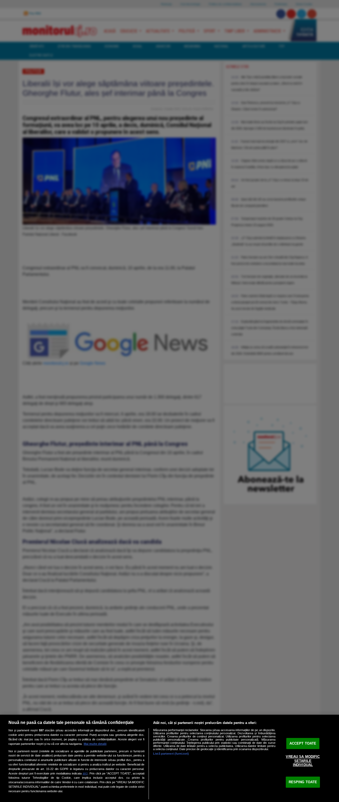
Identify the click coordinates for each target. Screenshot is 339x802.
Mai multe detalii (95, 743)
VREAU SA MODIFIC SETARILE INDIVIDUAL (303, 761)
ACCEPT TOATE (302, 743)
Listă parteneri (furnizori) (171, 753)
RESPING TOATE (303, 782)
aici (85, 773)
